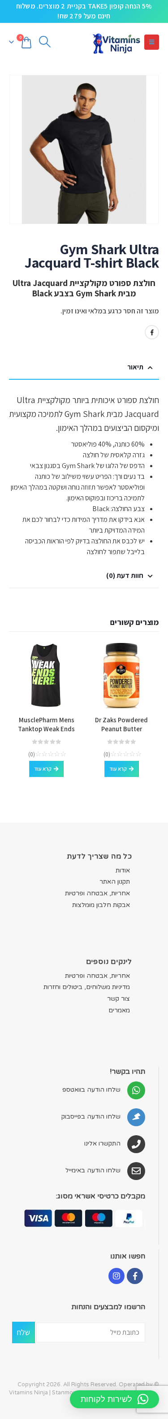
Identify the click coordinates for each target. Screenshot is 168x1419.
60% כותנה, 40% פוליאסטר (108, 444)
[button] (151, 42)
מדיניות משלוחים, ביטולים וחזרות (86, 987)
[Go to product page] (122, 675)
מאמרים (119, 1010)
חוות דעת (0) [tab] (124, 575)
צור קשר (118, 998)
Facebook (152, 332)
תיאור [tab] (135, 367)
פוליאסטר (129, 487)
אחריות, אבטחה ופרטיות (97, 893)
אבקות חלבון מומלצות (101, 905)
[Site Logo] (116, 42)
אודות (123, 870)
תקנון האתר (114, 881)
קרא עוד (118, 768)
